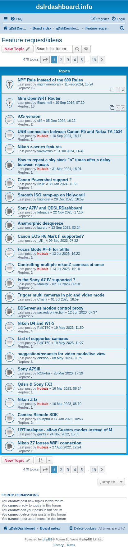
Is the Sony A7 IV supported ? (46, 280)
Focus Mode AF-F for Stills (43, 249)
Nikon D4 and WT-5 (36, 323)
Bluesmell (44, 102)
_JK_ (41, 240)
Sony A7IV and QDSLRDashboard (50, 208)
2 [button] (61, 59)
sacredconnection (50, 312)
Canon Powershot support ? (45, 179)
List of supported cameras (43, 338)
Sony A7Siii (29, 369)
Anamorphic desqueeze (40, 223)
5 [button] (81, 59)
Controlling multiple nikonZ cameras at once (61, 264)
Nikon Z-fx (27, 399)
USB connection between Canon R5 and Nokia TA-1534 (70, 131)
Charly (42, 299)
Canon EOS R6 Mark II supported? (51, 236)
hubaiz (42, 136)
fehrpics (43, 212)
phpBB (48, 539)
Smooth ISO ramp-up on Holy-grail (51, 195)
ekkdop (42, 358)
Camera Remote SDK (38, 414)
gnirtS (41, 434)
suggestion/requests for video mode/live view (61, 353)
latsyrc (42, 227)
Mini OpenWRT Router (39, 98)
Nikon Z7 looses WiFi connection (49, 443)
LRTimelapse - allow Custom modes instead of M (65, 430)
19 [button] (94, 59)
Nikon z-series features (40, 147)
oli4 (39, 120)
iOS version (29, 116)
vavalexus (45, 151)
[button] (45, 59)
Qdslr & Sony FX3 (35, 384)
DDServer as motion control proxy (50, 308)
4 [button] (75, 59)
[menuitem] (16, 19)
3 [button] (68, 59)
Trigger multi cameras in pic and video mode (61, 295)
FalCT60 (43, 327)
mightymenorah (49, 84)
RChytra (43, 373)
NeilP (41, 184)
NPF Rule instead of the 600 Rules (50, 80)
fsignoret (43, 199)
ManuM (42, 284)
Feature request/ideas (32, 40)
